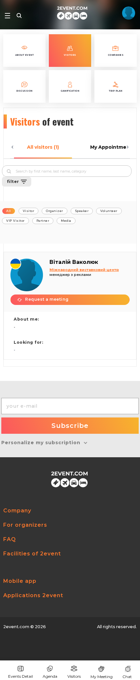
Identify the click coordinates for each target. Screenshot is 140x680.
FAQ (9, 539)
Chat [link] (127, 676)
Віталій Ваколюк (73, 262)
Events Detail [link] (20, 676)
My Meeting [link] (102, 676)
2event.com (16, 626)
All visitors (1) (43, 147)
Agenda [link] (50, 676)
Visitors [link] (74, 676)
